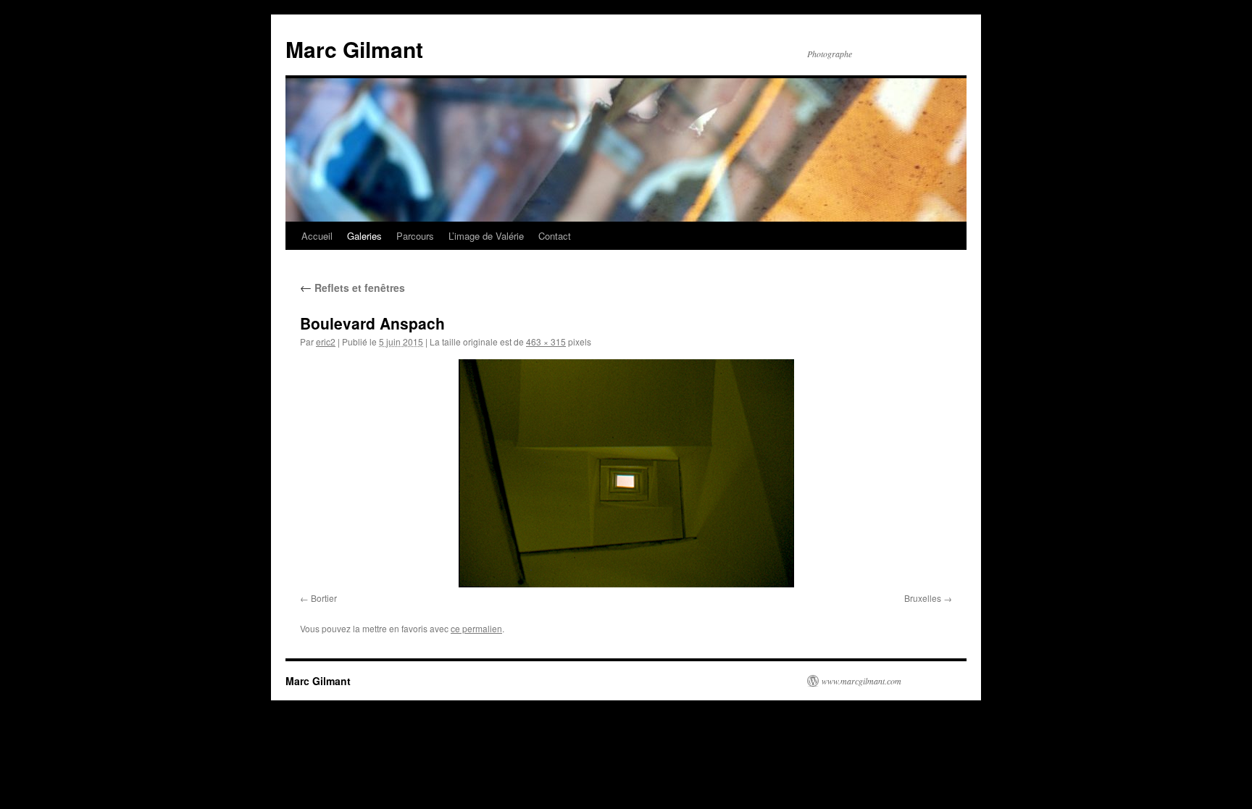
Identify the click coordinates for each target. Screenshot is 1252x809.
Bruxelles (922, 598)
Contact (554, 236)
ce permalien (476, 628)
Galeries (364, 236)
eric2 (325, 341)
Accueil (317, 236)
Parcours (415, 236)
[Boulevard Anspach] (626, 473)
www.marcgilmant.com (861, 681)
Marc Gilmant (354, 48)
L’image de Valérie (486, 236)
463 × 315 (546, 341)
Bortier (324, 598)
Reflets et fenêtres (352, 287)
